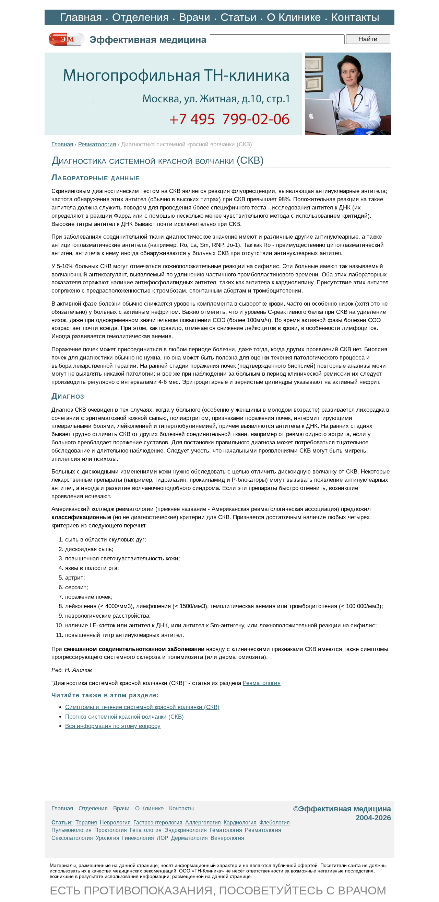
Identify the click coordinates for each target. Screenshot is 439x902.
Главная (81, 17)
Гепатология (146, 830)
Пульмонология (71, 830)
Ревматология (97, 144)
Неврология (115, 822)
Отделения (140, 17)
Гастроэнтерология (157, 822)
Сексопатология (72, 838)
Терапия (86, 822)
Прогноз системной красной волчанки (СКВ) (124, 716)
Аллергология (203, 822)
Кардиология (240, 822)
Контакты (355, 17)
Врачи (194, 17)
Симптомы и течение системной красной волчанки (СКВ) (142, 707)
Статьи (239, 17)
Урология (107, 838)
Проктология (110, 830)
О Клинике (294, 17)
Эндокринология (185, 830)
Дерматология (189, 838)
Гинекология (138, 838)
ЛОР (162, 838)
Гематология (226, 830)
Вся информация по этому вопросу (113, 726)
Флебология (274, 822)
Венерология (227, 838)
